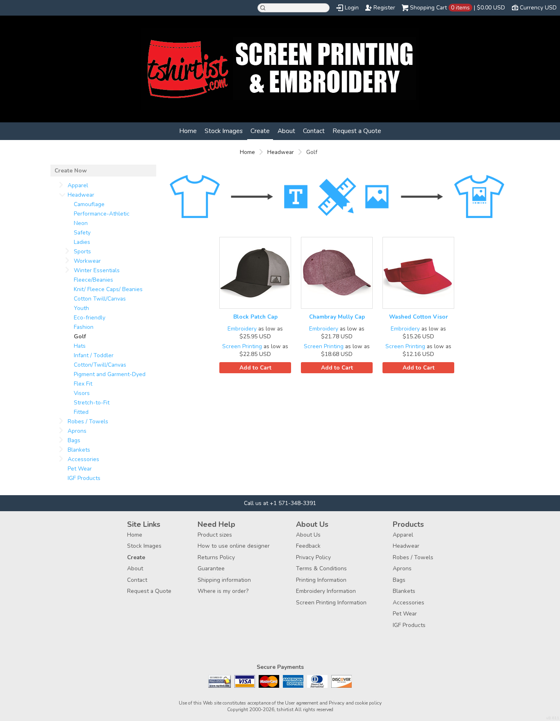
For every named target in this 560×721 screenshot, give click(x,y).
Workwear (87, 261)
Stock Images (224, 130)
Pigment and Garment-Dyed (110, 374)
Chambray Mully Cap (337, 317)
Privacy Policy (313, 557)
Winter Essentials (97, 270)
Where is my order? (223, 591)
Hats (80, 346)
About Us (308, 535)
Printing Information (321, 580)
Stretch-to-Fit (91, 402)
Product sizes (215, 535)
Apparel (78, 185)
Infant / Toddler (94, 355)
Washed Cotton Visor (418, 317)
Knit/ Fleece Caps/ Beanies (108, 289)
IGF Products (84, 478)
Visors (82, 393)
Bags (74, 440)
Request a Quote (356, 130)
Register (384, 7)
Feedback (308, 546)
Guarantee (211, 568)
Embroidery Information (326, 591)
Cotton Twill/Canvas (100, 299)
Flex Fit (83, 384)
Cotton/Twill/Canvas (100, 365)
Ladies (82, 242)
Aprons (77, 431)
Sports (82, 251)
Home (188, 130)
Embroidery (242, 329)
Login (352, 7)
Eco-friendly (89, 317)
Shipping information (224, 580)
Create (260, 130)
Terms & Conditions (321, 568)
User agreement (301, 703)
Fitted (81, 412)
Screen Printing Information (331, 602)
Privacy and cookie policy (355, 703)
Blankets (79, 450)
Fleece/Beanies (93, 280)
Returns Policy (216, 557)
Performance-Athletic (102, 214)
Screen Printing (242, 346)
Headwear (280, 152)
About (286, 130)
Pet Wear (80, 469)
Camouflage (89, 204)
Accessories (83, 459)
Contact (314, 130)
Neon (81, 223)
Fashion (83, 327)
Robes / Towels (88, 421)
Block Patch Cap (255, 317)
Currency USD (538, 7)
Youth (81, 308)
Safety (82, 233)
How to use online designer (234, 546)
